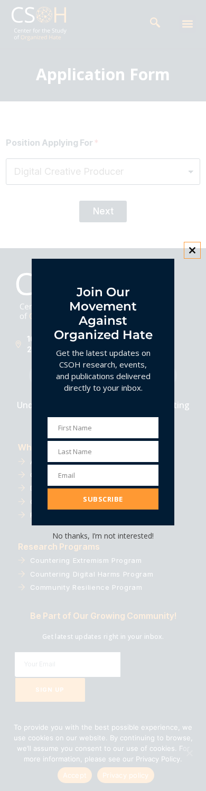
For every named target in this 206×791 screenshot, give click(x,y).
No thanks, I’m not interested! (103, 536)
